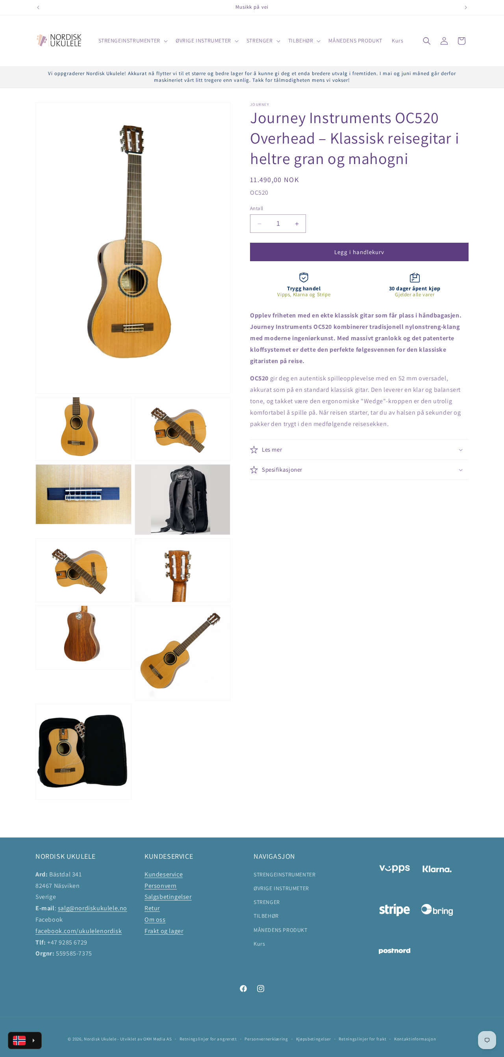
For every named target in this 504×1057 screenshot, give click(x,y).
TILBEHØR (266, 915)
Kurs (259, 943)
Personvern (161, 885)
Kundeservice (164, 874)
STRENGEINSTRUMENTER (284, 874)
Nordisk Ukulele (100, 1039)
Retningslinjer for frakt (362, 1039)
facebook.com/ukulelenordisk (78, 930)
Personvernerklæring (266, 1039)
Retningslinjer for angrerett (208, 1039)
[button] (132, 40)
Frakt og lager (164, 930)
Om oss (155, 919)
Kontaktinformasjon (415, 1039)
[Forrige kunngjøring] (38, 7)
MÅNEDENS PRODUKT (281, 929)
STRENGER (267, 902)
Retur (152, 908)
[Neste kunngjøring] (465, 7)
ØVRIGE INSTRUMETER (281, 887)
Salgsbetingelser (168, 897)
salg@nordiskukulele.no (92, 908)
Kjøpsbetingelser (313, 1039)
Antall (256, 208)
